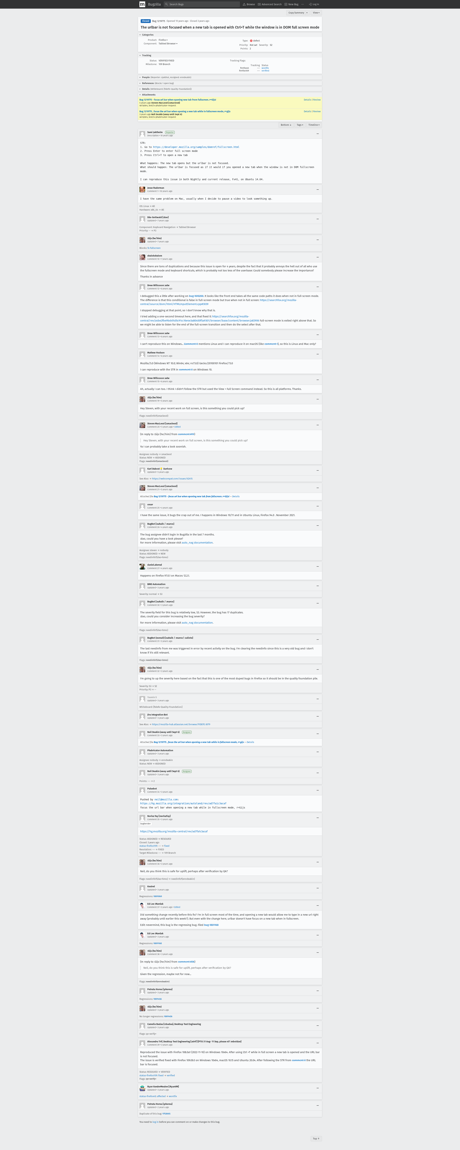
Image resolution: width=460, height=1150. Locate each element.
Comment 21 (153, 489)
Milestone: (151, 64)
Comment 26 (153, 527)
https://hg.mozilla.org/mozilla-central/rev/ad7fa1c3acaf (174, 831)
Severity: (263, 45)
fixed (166, 846)
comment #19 (186, 434)
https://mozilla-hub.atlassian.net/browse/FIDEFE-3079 (181, 724)
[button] (314, 4)
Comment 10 (153, 259)
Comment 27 (153, 568)
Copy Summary (296, 12)
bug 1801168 (211, 925)
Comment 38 (153, 954)
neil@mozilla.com (166, 799)
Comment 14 (153, 356)
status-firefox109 (148, 846)
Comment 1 (152, 191)
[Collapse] (318, 134)
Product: (152, 40)
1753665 (166, 1113)
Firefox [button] (163, 40)
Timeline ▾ (314, 124)
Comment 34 (153, 792)
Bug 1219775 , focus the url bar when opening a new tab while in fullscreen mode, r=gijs (184, 111)
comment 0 (186, 369)
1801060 (157, 896)
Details (307, 99)
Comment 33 (153, 735)
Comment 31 (153, 641)
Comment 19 (153, 401)
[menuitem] (248, 4)
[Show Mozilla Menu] (142, 4)
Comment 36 (153, 864)
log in (156, 1122)
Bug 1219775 (158, 21)
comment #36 (186, 961)
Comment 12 (153, 288)
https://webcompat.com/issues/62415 (172, 478)
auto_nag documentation (197, 542)
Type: (245, 40)
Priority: (243, 45)
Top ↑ (316, 1138)
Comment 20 (153, 427)
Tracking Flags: (238, 60)
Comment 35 (153, 819)
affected (161, 1096)
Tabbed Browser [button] (168, 43)
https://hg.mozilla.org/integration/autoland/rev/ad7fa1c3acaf (183, 803)
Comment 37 (153, 907)
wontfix (265, 68)
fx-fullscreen (154, 248)
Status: (153, 60)
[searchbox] (202, 4)
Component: (150, 43)
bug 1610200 (196, 296)
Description (153, 135)
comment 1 (271, 344)
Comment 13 (153, 336)
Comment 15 (153, 381)
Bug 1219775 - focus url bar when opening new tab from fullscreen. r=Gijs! (177, 99)
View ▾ (316, 12)
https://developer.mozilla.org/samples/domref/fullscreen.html (196, 147)
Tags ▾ (300, 124)
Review (317, 99)
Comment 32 (153, 671)
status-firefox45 (147, 1096)
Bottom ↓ (286, 124)
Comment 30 (153, 605)
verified (265, 70)
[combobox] (202, 4)
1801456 (157, 999)
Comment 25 (153, 508)
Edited (177, 427)
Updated (151, 220)
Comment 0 (191, 344)
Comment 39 (153, 1045)
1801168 (157, 943)
